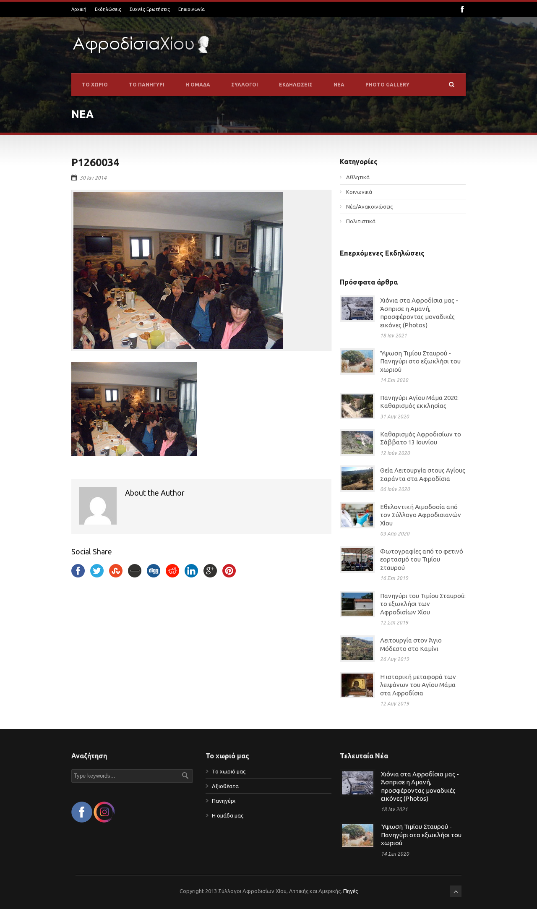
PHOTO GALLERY (387, 84)
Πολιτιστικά (360, 221)
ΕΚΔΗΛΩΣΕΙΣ (296, 84)
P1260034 (95, 162)
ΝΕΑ (339, 84)
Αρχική (78, 9)
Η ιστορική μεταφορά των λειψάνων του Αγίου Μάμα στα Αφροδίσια (418, 685)
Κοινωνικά (359, 192)
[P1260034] (201, 270)
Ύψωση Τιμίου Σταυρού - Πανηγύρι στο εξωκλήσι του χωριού (420, 361)
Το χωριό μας (228, 771)
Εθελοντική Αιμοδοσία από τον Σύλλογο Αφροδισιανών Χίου (420, 515)
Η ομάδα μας (227, 815)
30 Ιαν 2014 (93, 177)
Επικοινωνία (191, 9)
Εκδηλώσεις (108, 9)
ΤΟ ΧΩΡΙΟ (95, 84)
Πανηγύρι (223, 801)
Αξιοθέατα (225, 786)
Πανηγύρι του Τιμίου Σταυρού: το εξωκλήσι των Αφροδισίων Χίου (423, 604)
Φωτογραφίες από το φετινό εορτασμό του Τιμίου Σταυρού (421, 559)
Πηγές (350, 891)
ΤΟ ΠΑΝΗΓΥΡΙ (146, 84)
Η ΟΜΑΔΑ (197, 84)
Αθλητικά (358, 177)
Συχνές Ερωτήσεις (150, 9)
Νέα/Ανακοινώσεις (369, 206)
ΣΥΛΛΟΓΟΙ (244, 84)
